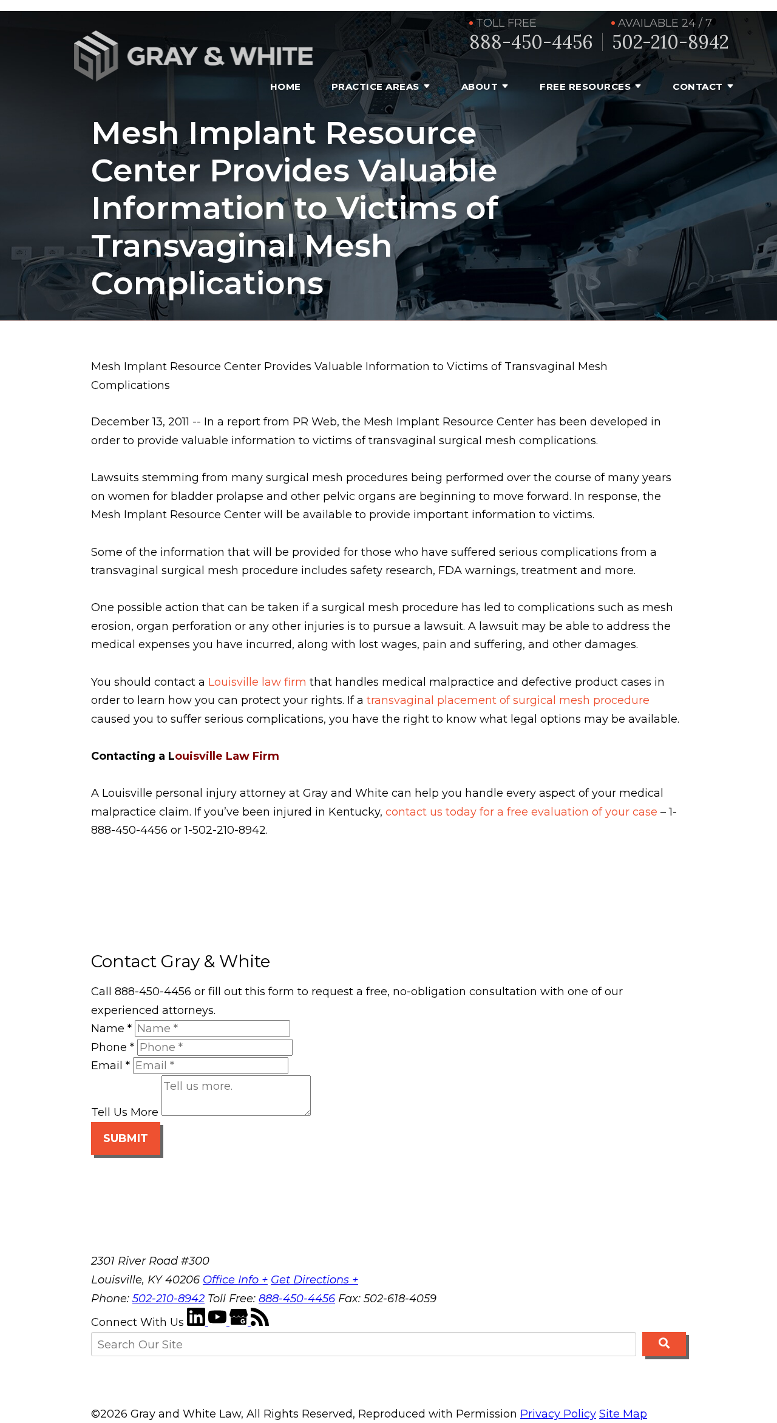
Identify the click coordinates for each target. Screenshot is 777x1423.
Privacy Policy (558, 1414)
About (479, 86)
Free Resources (585, 86)
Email (110, 1065)
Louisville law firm (257, 682)
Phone (112, 1047)
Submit (125, 1138)
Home (285, 86)
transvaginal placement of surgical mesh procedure (508, 700)
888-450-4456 (531, 42)
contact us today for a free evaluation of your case (521, 812)
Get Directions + (314, 1279)
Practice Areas (375, 86)
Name (111, 1028)
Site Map (623, 1414)
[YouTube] (218, 1322)
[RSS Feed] (260, 1322)
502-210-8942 (670, 42)
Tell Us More (124, 1112)
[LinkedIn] (197, 1322)
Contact (698, 86)
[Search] (664, 1344)
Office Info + (235, 1279)
